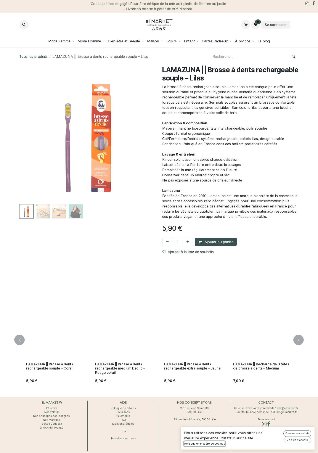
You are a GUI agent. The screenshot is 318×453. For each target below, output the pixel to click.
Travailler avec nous (123, 438)
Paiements (123, 416)
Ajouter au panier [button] (218, 242)
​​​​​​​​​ (295, 25)
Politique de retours (123, 408)
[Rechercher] (293, 56)
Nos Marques (52, 419)
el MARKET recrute (52, 427)
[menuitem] (61, 41)
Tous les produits (33, 56)
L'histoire (52, 408)
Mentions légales (123, 423)
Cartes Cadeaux (52, 423)
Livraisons (123, 412)
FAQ (123, 419)
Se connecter (276, 24)
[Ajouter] (188, 242)
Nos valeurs (51, 412)
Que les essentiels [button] (297, 433)
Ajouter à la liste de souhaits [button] (191, 252)
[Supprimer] (167, 242)
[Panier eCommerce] (245, 24)
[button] (24, 24)
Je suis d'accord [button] (297, 440)
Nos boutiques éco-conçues (51, 416)
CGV (123, 431)
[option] (159, 340)
